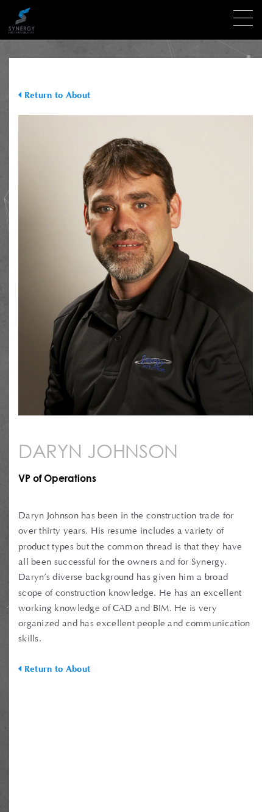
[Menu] (243, 18)
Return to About (55, 95)
